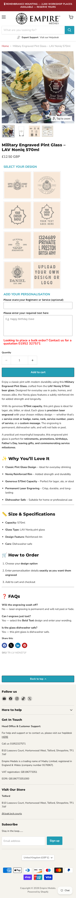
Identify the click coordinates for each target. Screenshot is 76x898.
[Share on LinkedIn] (18, 645)
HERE (5, 737)
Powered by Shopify (38, 891)
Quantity (6, 352)
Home (5, 46)
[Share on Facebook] (4, 645)
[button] (8, 131)
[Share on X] (11, 645)
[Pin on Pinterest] (24, 645)
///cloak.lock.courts (12, 813)
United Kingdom (36, 857)
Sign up (55, 841)
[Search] (69, 30)
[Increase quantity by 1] (32, 360)
